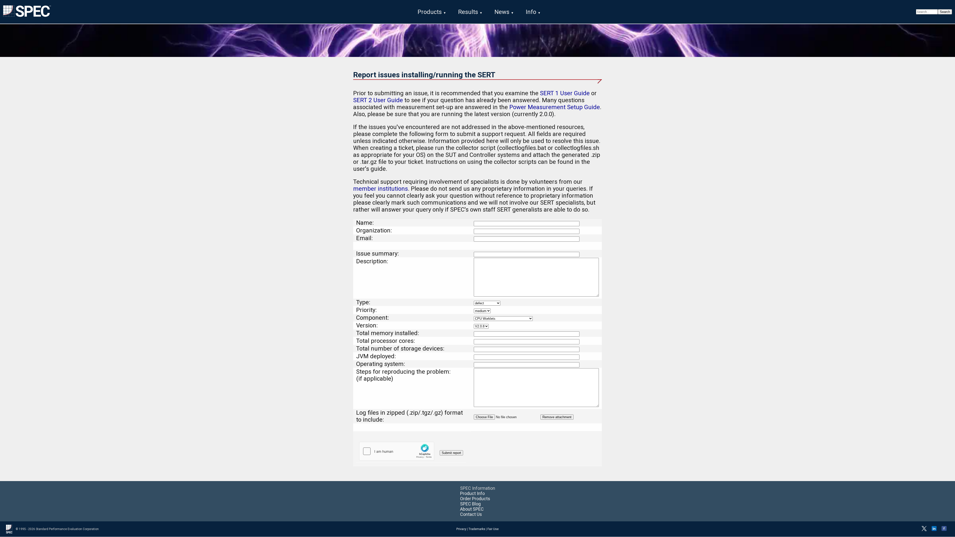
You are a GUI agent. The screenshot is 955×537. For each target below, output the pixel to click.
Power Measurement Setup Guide (554, 107)
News (501, 11)
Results (468, 11)
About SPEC (472, 509)
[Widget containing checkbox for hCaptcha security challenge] (396, 451)
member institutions (380, 188)
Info (531, 11)
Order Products (475, 498)
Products (430, 11)
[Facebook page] (944, 530)
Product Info (472, 493)
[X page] (924, 530)
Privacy (461, 529)
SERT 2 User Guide (378, 100)
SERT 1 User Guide (565, 93)
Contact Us (471, 514)
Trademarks (477, 529)
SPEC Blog (470, 503)
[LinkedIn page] (934, 530)
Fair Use (493, 529)
